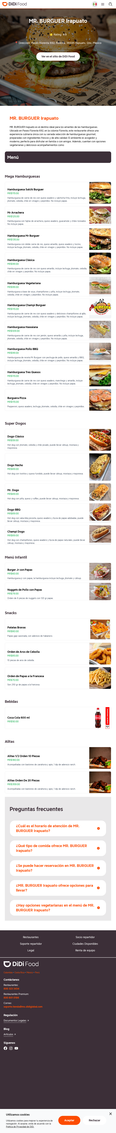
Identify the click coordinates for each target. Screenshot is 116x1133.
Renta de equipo (85, 950)
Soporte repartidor (31, 943)
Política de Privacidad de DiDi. (20, 1126)
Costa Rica (19, 972)
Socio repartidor (85, 937)
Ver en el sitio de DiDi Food (58, 56)
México (29, 972)
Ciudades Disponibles (85, 943)
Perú (37, 972)
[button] (58, 56)
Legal (30, 950)
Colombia (8, 972)
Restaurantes (31, 937)
